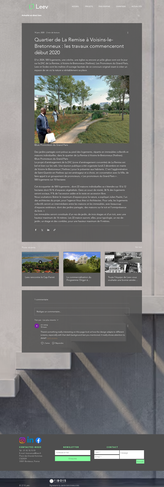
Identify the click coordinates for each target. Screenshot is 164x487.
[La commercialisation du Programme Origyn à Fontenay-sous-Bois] (81, 262)
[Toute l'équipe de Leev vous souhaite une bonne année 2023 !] (123, 262)
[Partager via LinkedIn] (48, 230)
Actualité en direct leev (32, 15)
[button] (138, 15)
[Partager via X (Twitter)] (42, 230)
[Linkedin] (30, 440)
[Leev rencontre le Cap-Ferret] (40, 262)
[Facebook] (38, 440)
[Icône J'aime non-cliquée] (42, 343)
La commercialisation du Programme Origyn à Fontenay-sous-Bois (78, 278)
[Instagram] (22, 440)
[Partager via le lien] (54, 230)
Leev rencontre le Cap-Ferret (40, 277)
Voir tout (138, 247)
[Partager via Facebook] (35, 230)
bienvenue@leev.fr (33, 453)
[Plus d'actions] (127, 32)
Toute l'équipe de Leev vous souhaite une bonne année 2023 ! (122, 278)
